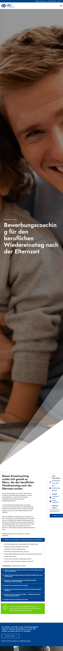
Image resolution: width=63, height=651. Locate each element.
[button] (23, 540)
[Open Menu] (61, 6)
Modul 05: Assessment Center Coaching (16, 585)
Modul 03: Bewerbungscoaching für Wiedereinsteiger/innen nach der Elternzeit (24, 575)
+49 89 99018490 (51, 1)
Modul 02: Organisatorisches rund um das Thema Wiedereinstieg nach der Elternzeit (24, 570)
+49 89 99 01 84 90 (25, 641)
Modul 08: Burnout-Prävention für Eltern (16, 599)
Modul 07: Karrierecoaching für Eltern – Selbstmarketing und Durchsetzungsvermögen (22, 595)
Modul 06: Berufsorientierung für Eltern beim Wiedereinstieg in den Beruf (23, 590)
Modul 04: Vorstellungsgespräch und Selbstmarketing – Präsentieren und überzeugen (21, 581)
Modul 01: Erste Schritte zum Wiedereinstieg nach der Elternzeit (23, 540)
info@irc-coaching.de (40, 1)
